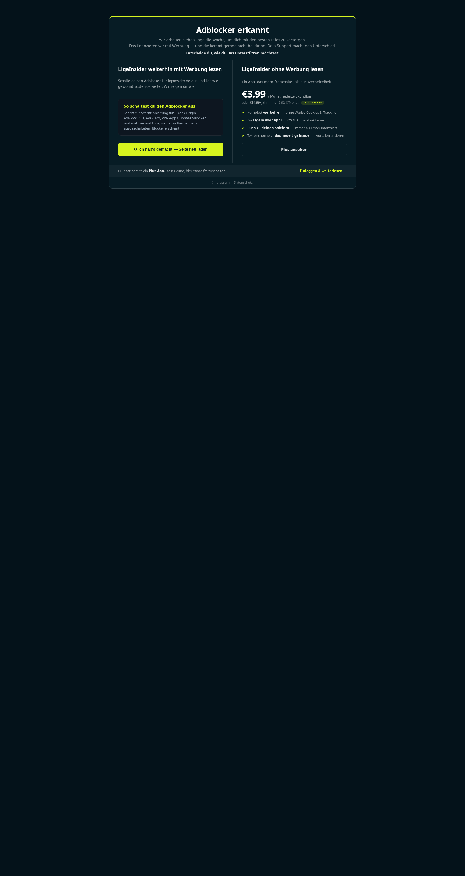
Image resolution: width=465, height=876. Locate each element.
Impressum (221, 182)
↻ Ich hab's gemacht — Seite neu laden (170, 149)
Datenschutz (243, 182)
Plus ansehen (294, 149)
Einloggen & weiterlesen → (323, 170)
